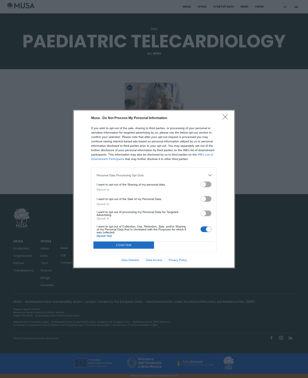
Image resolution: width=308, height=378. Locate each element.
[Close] (226, 118)
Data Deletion (130, 260)
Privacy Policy (178, 260)
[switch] (206, 184)
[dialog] (154, 189)
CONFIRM (124, 245)
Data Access (154, 260)
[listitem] (154, 175)
